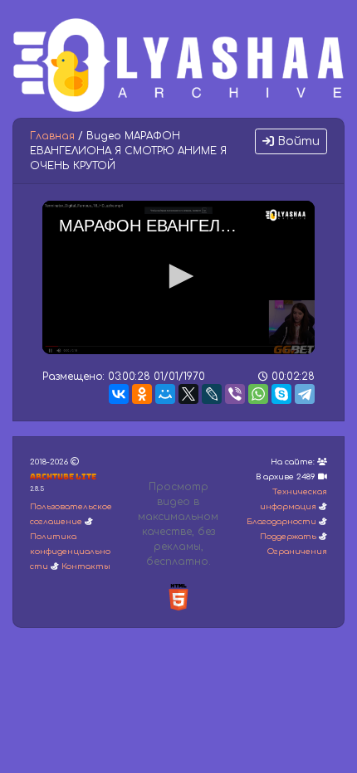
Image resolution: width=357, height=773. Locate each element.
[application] (178, 277)
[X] (188, 394)
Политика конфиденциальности (70, 551)
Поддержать (288, 536)
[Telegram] (305, 394)
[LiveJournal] (212, 394)
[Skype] (281, 394)
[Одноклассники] (142, 394)
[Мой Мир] (165, 394)
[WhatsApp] (258, 394)
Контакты (85, 566)
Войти (297, 141)
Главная (52, 136)
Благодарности (281, 522)
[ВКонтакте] (119, 394)
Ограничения (297, 551)
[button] (178, 276)
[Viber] (235, 394)
